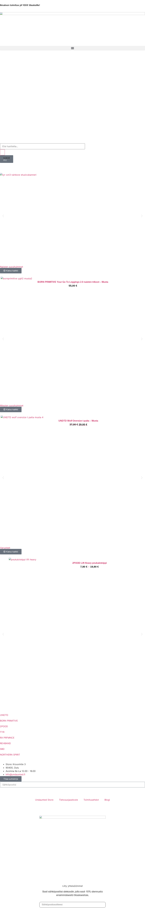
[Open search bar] (1, 141)
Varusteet (5, 547)
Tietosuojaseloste (68, 799)
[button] (72, 48)
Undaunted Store (44, 799)
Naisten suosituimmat (11, 266)
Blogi (107, 799)
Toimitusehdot (91, 799)
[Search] (2, 152)
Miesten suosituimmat (11, 405)
